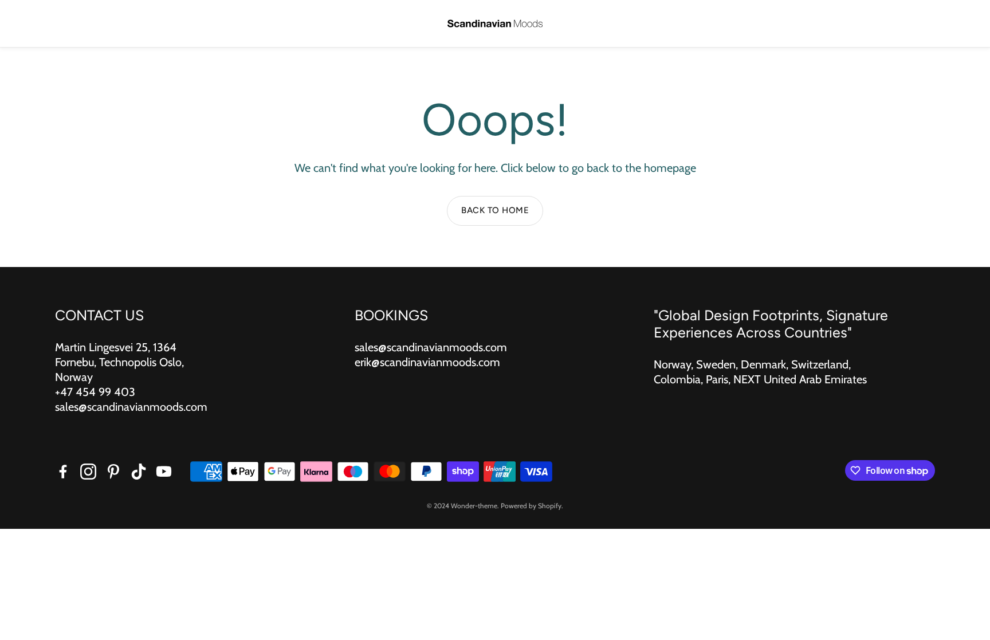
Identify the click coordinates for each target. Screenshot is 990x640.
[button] (26, 24)
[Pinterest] (113, 472)
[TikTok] (139, 472)
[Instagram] (88, 472)
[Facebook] (63, 472)
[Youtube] (164, 472)
